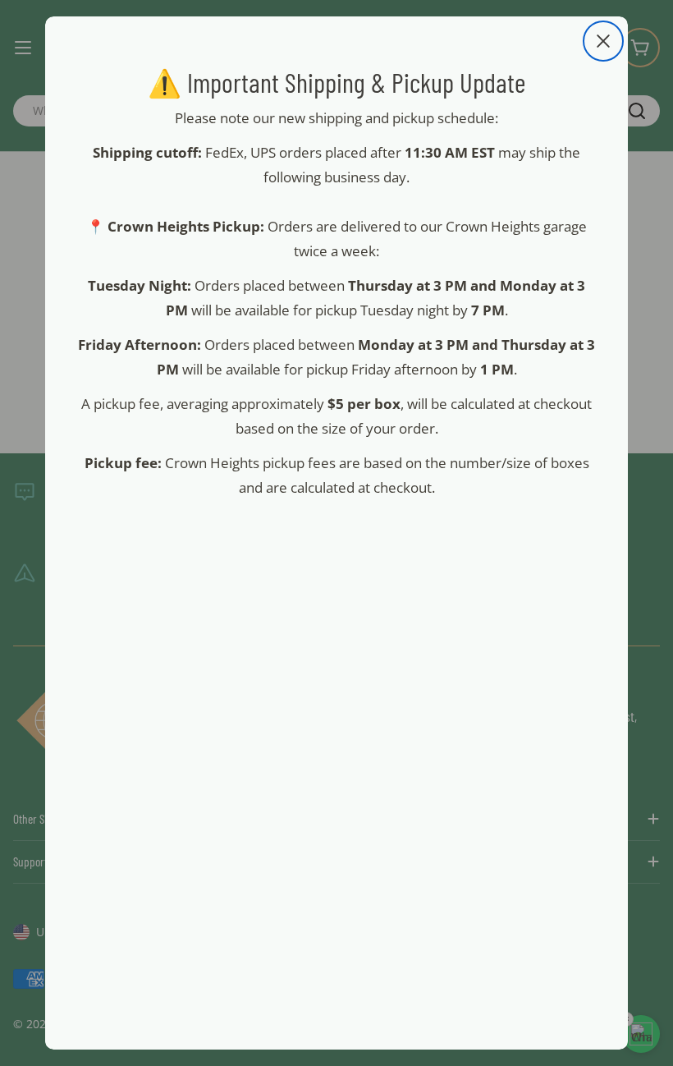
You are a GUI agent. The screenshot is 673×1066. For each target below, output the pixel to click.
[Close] (603, 41)
